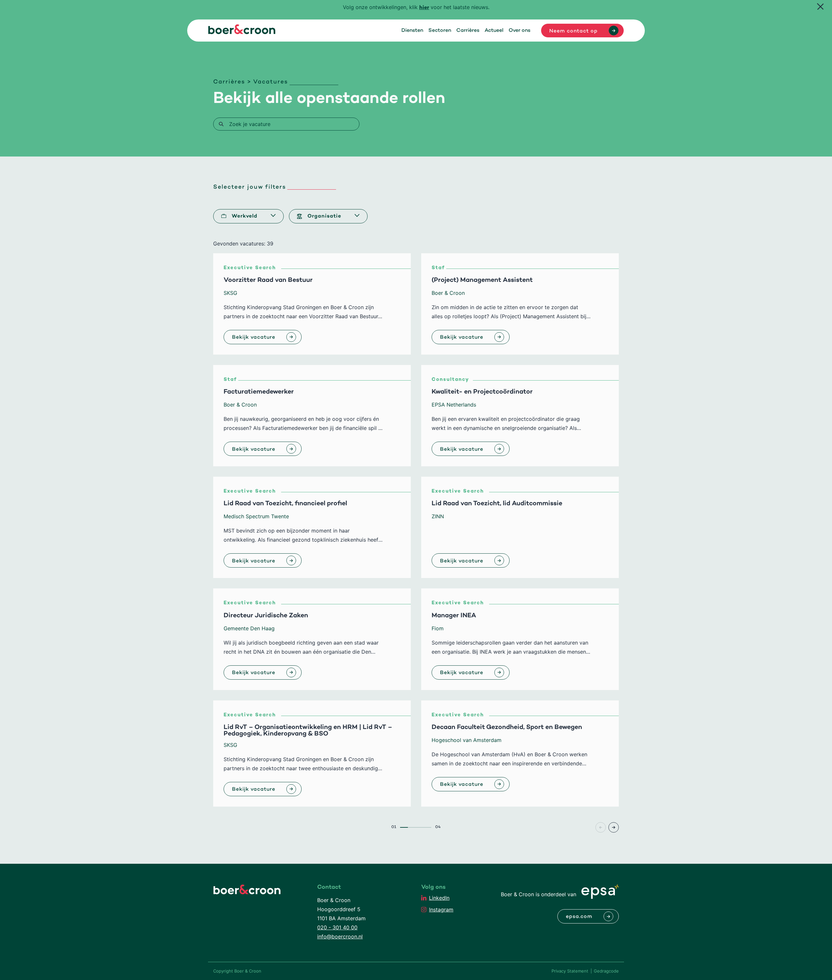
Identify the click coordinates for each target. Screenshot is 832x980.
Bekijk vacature (253, 337)
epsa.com (579, 916)
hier (424, 8)
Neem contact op (573, 31)
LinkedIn (439, 898)
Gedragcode (606, 971)
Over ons (519, 30)
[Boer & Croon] (242, 32)
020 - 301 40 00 (337, 927)
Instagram (441, 909)
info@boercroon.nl (340, 936)
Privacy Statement (570, 971)
